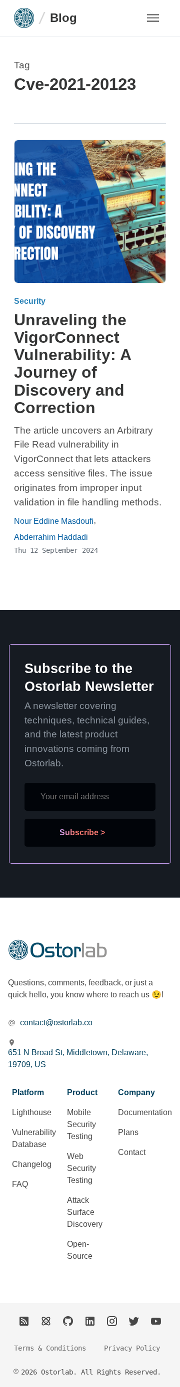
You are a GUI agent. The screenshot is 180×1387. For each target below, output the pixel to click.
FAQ (20, 1184)
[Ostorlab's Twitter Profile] (134, 1321)
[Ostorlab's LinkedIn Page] (90, 1321)
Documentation (145, 1112)
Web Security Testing (81, 1168)
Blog (63, 17)
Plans (128, 1132)
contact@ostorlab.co (56, 1022)
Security (30, 301)
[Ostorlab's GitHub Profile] (68, 1321)
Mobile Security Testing (81, 1124)
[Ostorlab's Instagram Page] (112, 1321)
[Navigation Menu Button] (153, 18)
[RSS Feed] (24, 1321)
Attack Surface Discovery (84, 1212)
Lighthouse (32, 1112)
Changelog (32, 1164)
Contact (132, 1152)
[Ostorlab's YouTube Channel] (156, 1321)
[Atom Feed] (46, 1321)
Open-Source (79, 1250)
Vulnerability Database (34, 1138)
